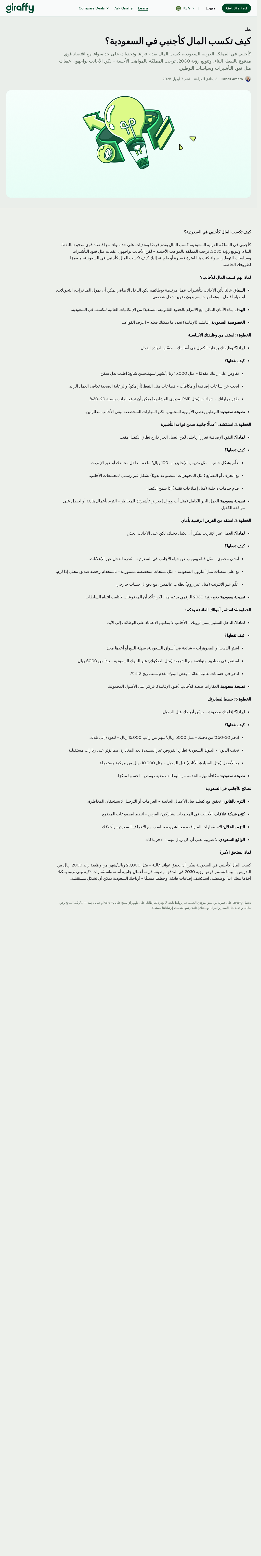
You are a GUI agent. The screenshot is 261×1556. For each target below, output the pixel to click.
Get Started (236, 8)
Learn (143, 8)
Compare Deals (92, 8)
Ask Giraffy (123, 8)
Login (210, 8)
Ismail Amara (232, 79)
